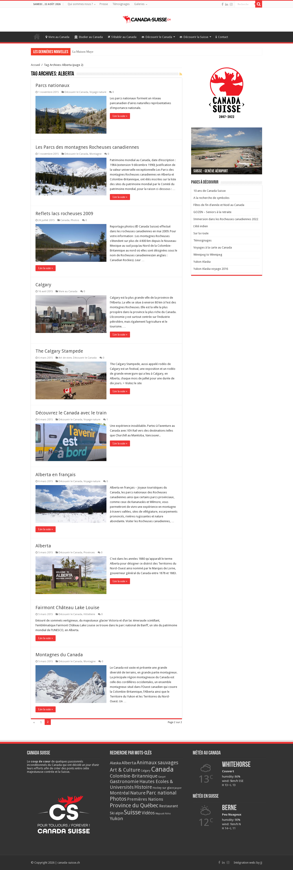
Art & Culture (125, 770)
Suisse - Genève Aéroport (210, 171)
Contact (223, 37)
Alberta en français (55, 474)
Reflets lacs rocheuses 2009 (64, 213)
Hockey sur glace (163, 787)
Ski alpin (116, 813)
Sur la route (201, 233)
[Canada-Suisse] (147, 18)
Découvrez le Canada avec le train (70, 413)
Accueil (37, 36)
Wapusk (159, 813)
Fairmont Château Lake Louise (67, 607)
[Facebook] (222, 4)
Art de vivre (65, 357)
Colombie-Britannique (133, 776)
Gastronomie (124, 781)
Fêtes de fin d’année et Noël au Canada (218, 205)
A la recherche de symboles (211, 198)
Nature (138, 793)
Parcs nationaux (52, 85)
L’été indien (200, 226)
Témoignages (121, 4)
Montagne (95, 153)
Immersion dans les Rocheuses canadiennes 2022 (225, 219)
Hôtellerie (89, 614)
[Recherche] (258, 4)
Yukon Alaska (202, 261)
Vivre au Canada (58, 37)
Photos (75, 220)
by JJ (259, 862)
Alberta (43, 545)
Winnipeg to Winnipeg (207, 254)
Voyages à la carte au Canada (212, 247)
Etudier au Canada (91, 37)
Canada (64, 220)
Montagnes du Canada (59, 654)
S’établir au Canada (123, 37)
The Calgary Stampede (59, 351)
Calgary (43, 284)
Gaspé (161, 776)
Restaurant (168, 806)
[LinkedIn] (226, 4)
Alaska (115, 763)
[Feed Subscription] (180, 74)
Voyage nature (98, 92)
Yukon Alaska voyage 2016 (210, 268)
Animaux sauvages (157, 762)
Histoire (143, 787)
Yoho (168, 813)
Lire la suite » (120, 116)
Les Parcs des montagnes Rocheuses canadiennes (87, 147)
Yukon (116, 818)
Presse (104, 4)
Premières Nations (145, 799)
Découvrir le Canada (159, 37)
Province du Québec (134, 805)
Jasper (178, 787)
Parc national (161, 793)
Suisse (132, 812)
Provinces (89, 552)
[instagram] (231, 4)
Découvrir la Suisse (196, 37)
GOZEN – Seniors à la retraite (212, 212)
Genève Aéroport (82, 51)
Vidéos (148, 813)
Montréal (120, 793)
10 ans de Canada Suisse (209, 190)
